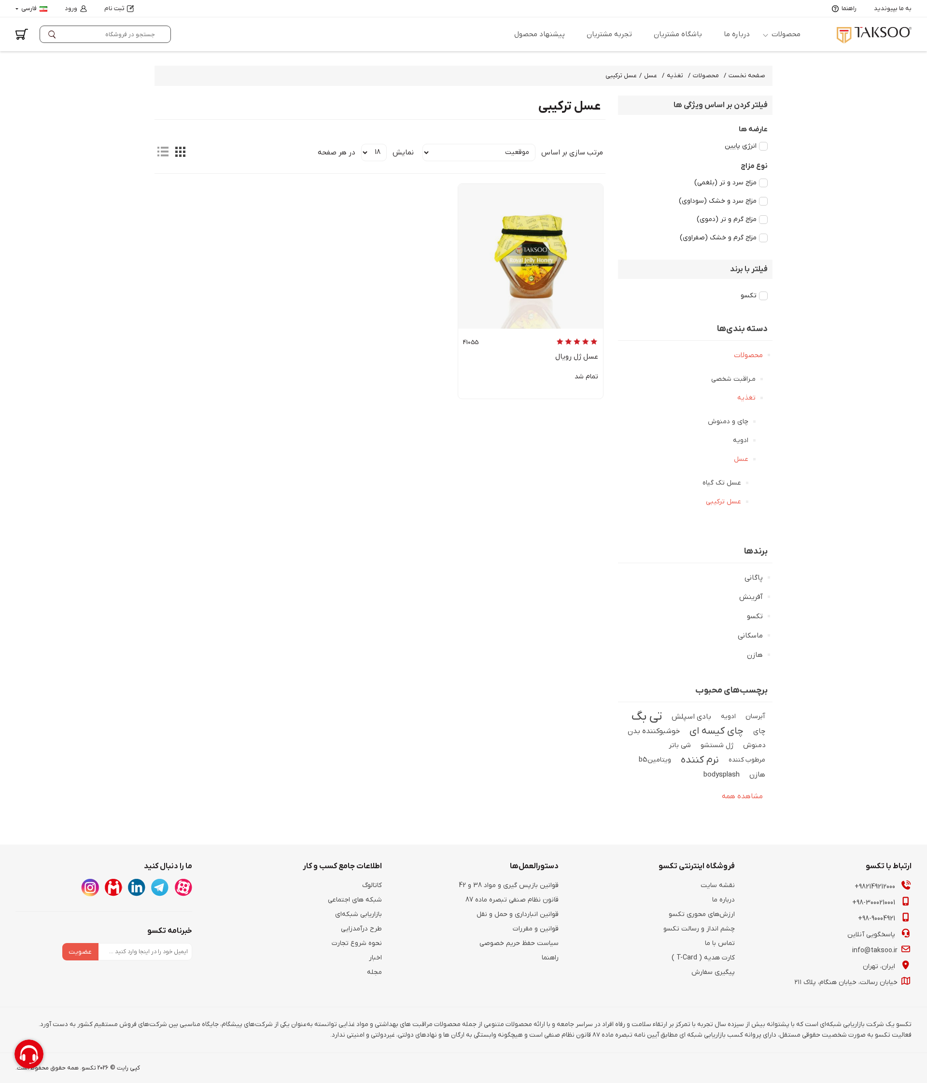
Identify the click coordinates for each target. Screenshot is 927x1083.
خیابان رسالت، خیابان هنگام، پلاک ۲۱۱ (846, 982)
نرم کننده (700, 760)
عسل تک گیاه (721, 482)
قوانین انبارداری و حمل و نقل (518, 914)
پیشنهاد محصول (539, 34)
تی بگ (647, 716)
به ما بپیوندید (893, 8)
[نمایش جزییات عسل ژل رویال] (530, 256)
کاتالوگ (372, 885)
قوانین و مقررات (536, 928)
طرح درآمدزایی (361, 928)
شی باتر (680, 745)
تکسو (749, 295)
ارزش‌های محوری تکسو (702, 914)
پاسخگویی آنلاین (872, 934)
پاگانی (753, 578)
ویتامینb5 (655, 759)
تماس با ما (720, 943)
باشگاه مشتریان (678, 34)
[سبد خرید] (21, 34)
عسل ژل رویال (576, 356)
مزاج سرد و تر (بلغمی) (725, 182)
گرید (180, 151)
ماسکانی (750, 635)
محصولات (786, 34)
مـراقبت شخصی (733, 379)
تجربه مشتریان (609, 34)
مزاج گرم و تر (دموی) (727, 219)
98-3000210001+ (874, 902)
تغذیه (746, 398)
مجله (374, 972)
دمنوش (754, 745)
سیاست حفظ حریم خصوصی (519, 943)
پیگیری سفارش (713, 972)
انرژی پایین (741, 146)
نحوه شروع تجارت (357, 943)
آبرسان (755, 716)
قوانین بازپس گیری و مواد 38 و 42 (509, 885)
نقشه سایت (718, 885)
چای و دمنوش (728, 421)
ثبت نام (114, 8)
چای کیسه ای (716, 731)
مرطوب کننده (747, 760)
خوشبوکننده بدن (654, 731)
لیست (163, 151)
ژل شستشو (717, 745)
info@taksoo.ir (875, 950)
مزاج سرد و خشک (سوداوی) (718, 201)
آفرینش (751, 597)
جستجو (54, 34)
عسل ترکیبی (723, 501)
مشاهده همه (742, 796)
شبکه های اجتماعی (355, 899)
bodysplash (721, 774)
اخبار (375, 957)
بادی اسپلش (691, 717)
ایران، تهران (880, 966)
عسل (741, 459)
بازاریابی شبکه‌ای (358, 914)
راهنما (849, 8)
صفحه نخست (747, 75)
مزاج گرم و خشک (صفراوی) (718, 237)
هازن (755, 655)
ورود (71, 8)
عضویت (80, 952)
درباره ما (737, 34)
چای (759, 731)
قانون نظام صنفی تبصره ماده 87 (512, 899)
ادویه (740, 440)
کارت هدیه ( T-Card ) (703, 957)
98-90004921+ (877, 918)
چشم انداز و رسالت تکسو (699, 928)
